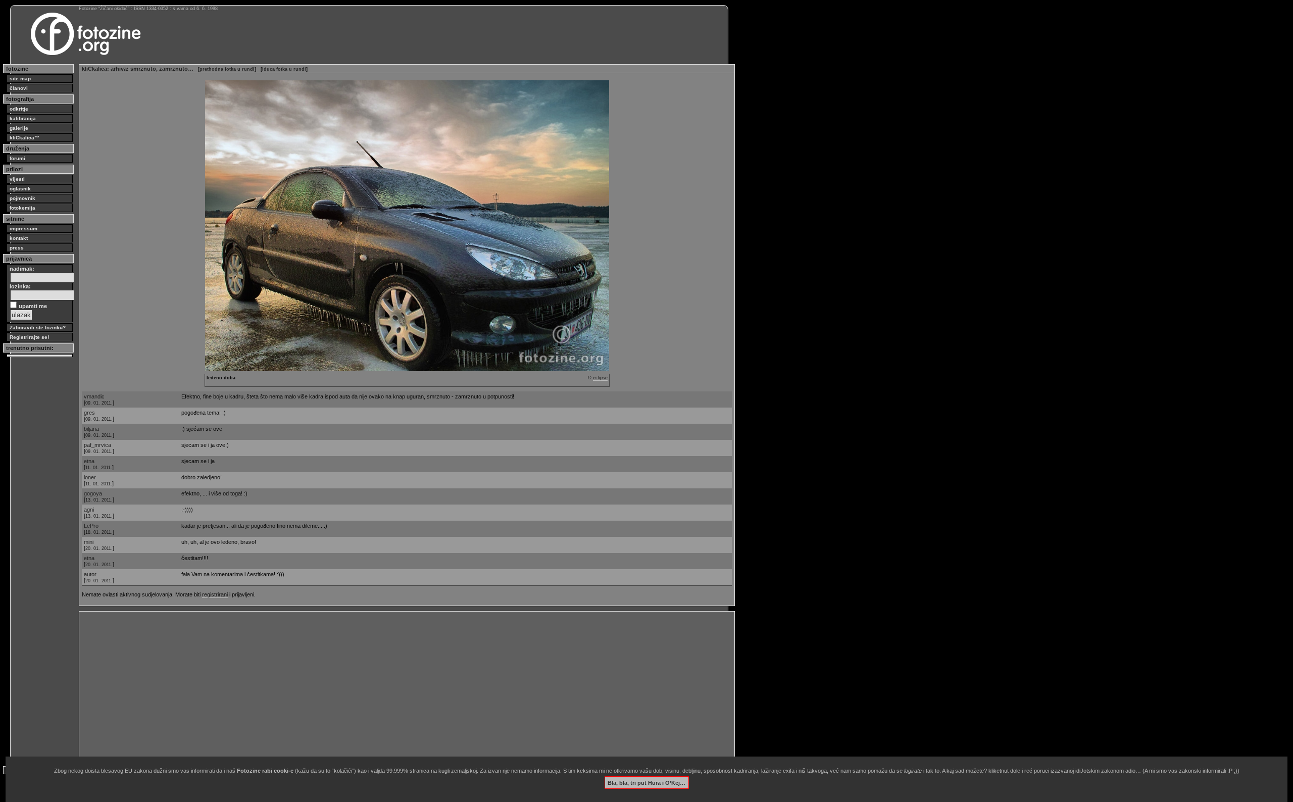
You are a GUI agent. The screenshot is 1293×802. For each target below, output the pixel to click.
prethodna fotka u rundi (227, 69)
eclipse (600, 377)
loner (90, 477)
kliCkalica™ (24, 137)
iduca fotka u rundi (284, 69)
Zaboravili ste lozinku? (38, 327)
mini (88, 542)
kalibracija (23, 118)
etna (89, 461)
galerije (19, 128)
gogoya (93, 493)
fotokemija (22, 208)
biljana (91, 429)
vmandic (94, 396)
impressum (23, 228)
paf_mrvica (97, 445)
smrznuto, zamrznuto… (161, 69)
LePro (91, 526)
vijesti (17, 179)
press (17, 247)
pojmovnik (22, 198)
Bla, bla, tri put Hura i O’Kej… (646, 782)
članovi (19, 88)
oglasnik (20, 188)
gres (89, 413)
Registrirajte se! (29, 337)
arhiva (119, 69)
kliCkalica (94, 69)
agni (89, 510)
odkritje (19, 109)
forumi (17, 158)
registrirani (215, 594)
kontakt (19, 238)
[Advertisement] (385, 685)
